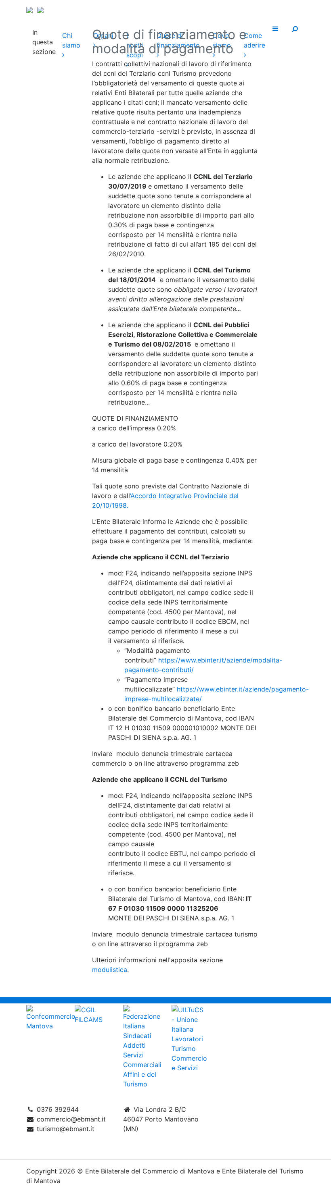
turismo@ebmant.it (65, 1129)
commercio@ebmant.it (71, 1119)
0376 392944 (58, 1109)
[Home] (165, 9)
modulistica (109, 970)
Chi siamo (71, 40)
